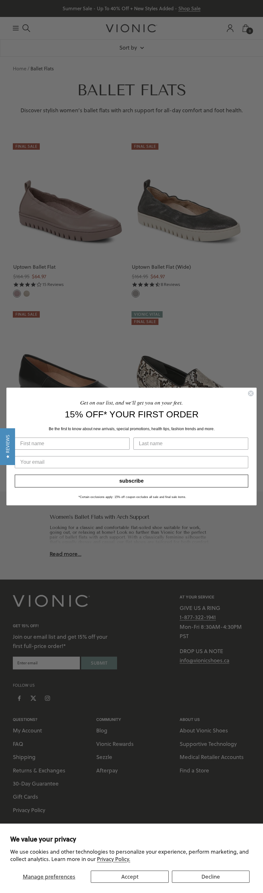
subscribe (131, 481)
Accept (130, 877)
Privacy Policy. (113, 859)
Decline (210, 877)
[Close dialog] (251, 393)
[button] (7, 446)
